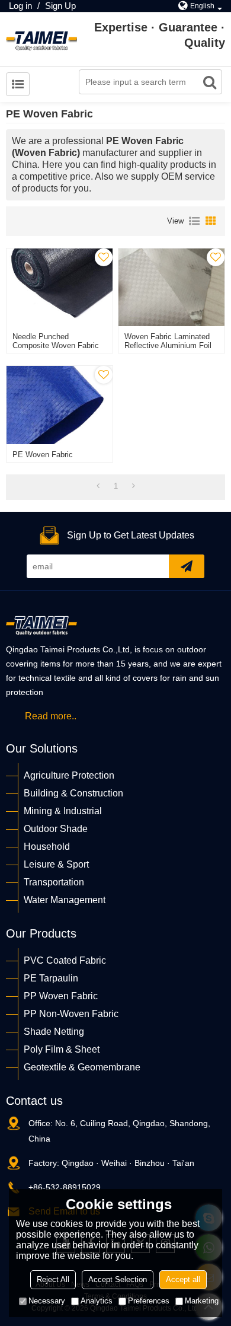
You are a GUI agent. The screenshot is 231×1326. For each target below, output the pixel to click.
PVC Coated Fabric (65, 960)
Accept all (183, 1279)
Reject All (53, 1279)
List (194, 221)
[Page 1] (98, 486)
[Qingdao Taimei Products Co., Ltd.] (41, 39)
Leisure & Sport (56, 864)
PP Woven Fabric (61, 996)
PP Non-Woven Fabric (71, 1014)
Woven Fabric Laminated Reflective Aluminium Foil (167, 341)
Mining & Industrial (63, 811)
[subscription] (186, 566)
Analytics (97, 1300)
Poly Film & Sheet (62, 1049)
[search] (210, 82)
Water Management (64, 900)
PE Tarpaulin (51, 978)
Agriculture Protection (69, 775)
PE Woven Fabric (42, 454)
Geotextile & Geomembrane (82, 1067)
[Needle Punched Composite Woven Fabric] (60, 287)
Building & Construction (73, 793)
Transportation (54, 882)
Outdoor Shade (56, 829)
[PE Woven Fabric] (60, 405)
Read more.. (50, 716)
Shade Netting (54, 1032)
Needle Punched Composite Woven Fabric (55, 341)
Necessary (46, 1300)
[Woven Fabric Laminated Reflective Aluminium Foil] (171, 287)
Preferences (148, 1300)
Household (47, 847)
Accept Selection (117, 1279)
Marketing (202, 1300)
